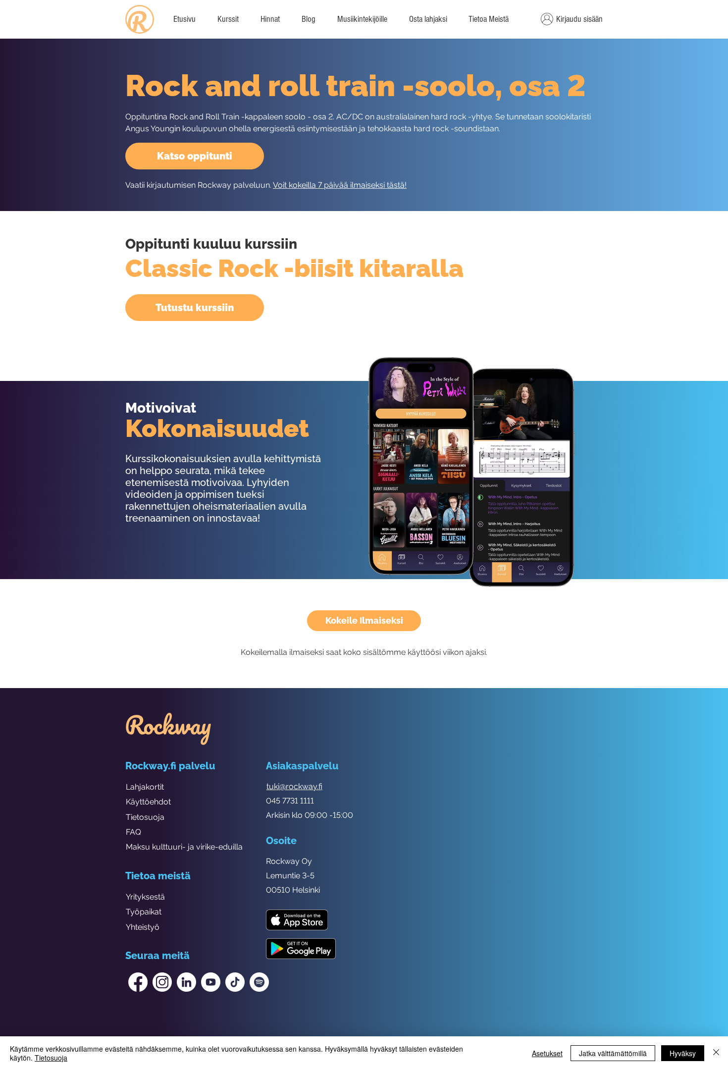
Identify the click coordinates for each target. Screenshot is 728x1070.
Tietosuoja (145, 817)
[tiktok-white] (235, 982)
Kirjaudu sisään (579, 19)
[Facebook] (138, 982)
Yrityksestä (145, 897)
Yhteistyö (142, 927)
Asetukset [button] (547, 1053)
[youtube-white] (210, 982)
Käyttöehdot (148, 801)
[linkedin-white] (186, 982)
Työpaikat (143, 911)
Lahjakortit (145, 787)
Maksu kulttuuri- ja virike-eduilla (184, 847)
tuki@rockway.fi (294, 786)
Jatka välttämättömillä (613, 1053)
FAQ (133, 832)
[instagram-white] (162, 982)
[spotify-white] (259, 982)
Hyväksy (683, 1053)
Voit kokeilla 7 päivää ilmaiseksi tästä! (340, 185)
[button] (488, 19)
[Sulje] (716, 1053)
